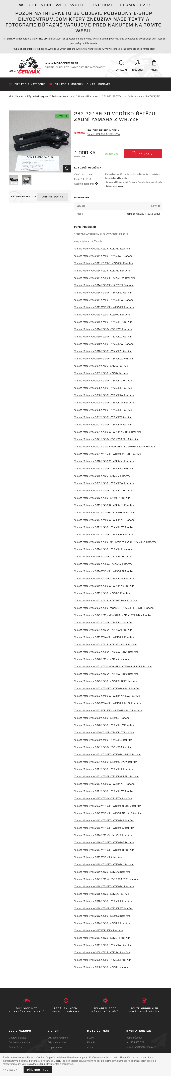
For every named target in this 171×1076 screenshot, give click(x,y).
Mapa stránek (55, 1047)
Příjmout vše (38, 1070)
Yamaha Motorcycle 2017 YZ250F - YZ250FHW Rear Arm (104, 791)
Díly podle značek (57, 1042)
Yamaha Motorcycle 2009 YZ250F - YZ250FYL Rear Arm (103, 490)
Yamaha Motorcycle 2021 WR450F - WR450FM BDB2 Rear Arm (107, 453)
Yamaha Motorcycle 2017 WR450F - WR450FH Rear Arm (104, 849)
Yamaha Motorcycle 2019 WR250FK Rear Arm (98, 857)
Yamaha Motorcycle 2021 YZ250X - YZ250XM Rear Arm (103, 747)
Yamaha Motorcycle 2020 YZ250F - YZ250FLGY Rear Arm (104, 725)
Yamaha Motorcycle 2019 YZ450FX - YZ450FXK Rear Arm (104, 864)
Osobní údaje (15, 1047)
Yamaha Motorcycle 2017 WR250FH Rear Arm (98, 930)
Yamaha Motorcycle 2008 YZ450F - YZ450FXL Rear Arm (103, 409)
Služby (90, 1037)
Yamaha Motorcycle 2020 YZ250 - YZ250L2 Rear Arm (102, 717)
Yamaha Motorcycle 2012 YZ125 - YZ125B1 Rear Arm (102, 248)
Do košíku (146, 154)
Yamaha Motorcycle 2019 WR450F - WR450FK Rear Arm (104, 637)
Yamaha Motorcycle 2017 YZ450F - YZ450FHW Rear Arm (104, 527)
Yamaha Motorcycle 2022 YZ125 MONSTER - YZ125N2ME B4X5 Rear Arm (113, 615)
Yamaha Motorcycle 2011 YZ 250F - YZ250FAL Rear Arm (103, 263)
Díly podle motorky (69, 84)
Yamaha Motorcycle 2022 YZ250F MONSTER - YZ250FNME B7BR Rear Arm (114, 607)
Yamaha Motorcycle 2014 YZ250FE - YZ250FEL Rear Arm (104, 285)
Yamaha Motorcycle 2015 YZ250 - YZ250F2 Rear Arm (102, 314)
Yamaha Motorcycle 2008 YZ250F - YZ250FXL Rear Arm (103, 387)
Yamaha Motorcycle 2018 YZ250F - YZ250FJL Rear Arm (103, 901)
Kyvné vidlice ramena (89, 96)
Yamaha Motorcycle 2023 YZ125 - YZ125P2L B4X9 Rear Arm (105, 644)
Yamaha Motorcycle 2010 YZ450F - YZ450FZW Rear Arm (104, 358)
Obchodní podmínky (19, 1042)
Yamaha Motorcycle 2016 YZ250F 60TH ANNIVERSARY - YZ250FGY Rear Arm (115, 541)
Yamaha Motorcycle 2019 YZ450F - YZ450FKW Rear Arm (104, 578)
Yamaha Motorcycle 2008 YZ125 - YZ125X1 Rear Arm (102, 952)
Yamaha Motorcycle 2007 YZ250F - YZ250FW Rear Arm (103, 417)
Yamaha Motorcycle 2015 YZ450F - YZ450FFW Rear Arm (104, 468)
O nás (91, 84)
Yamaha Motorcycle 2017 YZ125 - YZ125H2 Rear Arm (102, 937)
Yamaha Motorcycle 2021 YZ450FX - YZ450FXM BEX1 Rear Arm (107, 754)
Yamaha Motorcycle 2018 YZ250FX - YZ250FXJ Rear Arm (104, 886)
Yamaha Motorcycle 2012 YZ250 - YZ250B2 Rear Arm (102, 915)
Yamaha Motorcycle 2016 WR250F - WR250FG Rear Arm (104, 571)
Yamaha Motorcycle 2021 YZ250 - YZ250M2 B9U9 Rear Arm (105, 761)
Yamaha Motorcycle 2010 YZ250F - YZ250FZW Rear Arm (104, 343)
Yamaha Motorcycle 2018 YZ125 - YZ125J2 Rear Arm (101, 893)
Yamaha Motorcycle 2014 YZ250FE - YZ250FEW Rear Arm (104, 277)
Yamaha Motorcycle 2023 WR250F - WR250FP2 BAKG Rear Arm (108, 710)
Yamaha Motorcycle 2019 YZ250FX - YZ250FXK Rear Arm (104, 585)
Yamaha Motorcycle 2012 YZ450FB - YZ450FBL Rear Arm (104, 505)
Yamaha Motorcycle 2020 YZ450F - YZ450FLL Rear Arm (103, 739)
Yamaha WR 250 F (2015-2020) (104, 134)
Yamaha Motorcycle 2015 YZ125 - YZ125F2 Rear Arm (102, 475)
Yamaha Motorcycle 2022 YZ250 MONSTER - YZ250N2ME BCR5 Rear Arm (113, 666)
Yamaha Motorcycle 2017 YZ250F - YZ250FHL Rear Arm (103, 769)
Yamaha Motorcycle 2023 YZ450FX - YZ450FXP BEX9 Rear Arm (107, 695)
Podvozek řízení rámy (63, 96)
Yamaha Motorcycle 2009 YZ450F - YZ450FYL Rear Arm (103, 380)
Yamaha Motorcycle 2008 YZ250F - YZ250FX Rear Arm (102, 959)
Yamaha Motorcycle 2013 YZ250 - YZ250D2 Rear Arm (102, 497)
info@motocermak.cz (114, 185)
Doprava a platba (17, 1037)
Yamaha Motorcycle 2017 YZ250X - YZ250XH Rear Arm (103, 798)
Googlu (57, 1060)
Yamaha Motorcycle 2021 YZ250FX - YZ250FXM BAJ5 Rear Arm (107, 431)
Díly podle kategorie (30, 84)
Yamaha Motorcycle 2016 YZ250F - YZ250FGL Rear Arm (103, 549)
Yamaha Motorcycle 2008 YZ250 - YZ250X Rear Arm (101, 967)
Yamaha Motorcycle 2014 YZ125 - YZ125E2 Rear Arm (102, 270)
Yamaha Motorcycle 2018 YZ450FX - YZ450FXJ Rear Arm (104, 461)
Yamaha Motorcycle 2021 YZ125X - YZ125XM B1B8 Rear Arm (106, 879)
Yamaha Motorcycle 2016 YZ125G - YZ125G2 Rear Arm (103, 835)
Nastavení (11, 1070)
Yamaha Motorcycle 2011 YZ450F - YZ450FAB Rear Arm (103, 255)
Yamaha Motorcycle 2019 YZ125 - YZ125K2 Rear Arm (102, 871)
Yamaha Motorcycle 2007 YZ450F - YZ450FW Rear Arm (103, 424)
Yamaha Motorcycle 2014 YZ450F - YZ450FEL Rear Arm (103, 292)
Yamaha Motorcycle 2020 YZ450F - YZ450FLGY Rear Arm (104, 732)
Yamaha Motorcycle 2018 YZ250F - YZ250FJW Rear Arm (103, 908)
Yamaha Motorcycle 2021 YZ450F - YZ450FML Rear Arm (103, 622)
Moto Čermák (16, 96)
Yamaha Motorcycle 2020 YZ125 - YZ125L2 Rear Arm (102, 659)
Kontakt (104, 84)
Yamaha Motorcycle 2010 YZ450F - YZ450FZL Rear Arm (103, 351)
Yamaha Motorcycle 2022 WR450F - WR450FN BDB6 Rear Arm (107, 805)
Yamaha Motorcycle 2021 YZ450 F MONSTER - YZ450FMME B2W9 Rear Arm (114, 446)
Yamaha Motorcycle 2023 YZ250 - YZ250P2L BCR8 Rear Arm (105, 681)
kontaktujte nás (120, 177)
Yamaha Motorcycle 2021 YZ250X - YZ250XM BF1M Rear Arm (106, 439)
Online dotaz (52, 196)
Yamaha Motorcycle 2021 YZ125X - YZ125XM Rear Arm (103, 629)
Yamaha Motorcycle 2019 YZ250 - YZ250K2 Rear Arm (102, 593)
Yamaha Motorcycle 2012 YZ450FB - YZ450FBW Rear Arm (104, 512)
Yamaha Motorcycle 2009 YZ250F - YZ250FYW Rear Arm (104, 483)
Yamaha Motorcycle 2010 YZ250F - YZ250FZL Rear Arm (103, 336)
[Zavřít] (167, 52)
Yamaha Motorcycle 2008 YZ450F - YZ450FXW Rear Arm (104, 402)
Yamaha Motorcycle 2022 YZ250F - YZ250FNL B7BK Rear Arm (106, 776)
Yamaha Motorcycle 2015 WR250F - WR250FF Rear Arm (104, 307)
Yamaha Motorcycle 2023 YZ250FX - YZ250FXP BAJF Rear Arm (107, 688)
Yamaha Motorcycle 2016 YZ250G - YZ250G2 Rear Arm (103, 563)
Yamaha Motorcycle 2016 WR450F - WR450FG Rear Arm (104, 827)
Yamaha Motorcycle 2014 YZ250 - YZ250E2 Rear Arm (102, 923)
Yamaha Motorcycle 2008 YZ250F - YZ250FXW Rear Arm (104, 395)
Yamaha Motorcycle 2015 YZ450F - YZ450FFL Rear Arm (103, 321)
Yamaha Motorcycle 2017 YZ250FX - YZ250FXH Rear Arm (104, 783)
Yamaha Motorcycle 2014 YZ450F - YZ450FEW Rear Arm (104, 299)
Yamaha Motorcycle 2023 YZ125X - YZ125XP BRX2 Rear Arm (106, 673)
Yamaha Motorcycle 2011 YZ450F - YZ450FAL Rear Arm (103, 945)
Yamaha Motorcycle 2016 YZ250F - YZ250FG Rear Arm (102, 556)
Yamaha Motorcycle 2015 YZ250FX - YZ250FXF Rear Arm (104, 820)
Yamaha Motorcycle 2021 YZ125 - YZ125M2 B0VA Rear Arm (105, 600)
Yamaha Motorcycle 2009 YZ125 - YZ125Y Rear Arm (101, 365)
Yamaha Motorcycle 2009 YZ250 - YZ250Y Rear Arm (101, 373)
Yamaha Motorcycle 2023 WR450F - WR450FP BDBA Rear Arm (107, 703)
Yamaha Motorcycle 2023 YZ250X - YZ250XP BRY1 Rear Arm (106, 651)
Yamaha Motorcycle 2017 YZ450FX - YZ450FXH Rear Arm (104, 519)
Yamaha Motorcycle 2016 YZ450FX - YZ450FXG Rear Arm (104, 842)
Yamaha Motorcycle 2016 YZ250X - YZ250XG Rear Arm (103, 329)
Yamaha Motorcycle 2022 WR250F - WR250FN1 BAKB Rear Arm (108, 813)
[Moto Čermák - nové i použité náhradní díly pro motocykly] (25, 65)
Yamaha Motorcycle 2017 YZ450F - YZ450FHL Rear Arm (103, 534)
